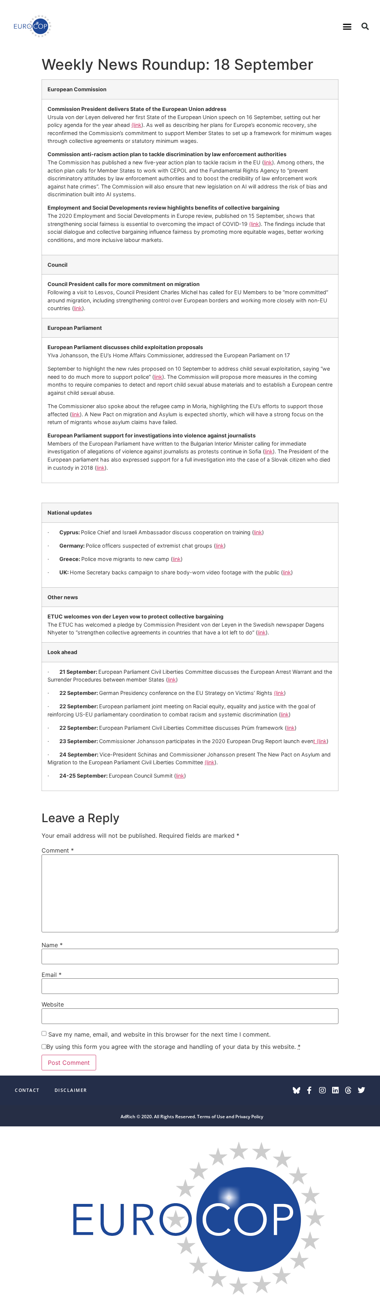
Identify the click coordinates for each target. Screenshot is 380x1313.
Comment (58, 850)
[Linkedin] (335, 1090)
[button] (347, 26)
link (268, 162)
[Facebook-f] (309, 1090)
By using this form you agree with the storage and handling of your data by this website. (173, 1047)
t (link (320, 741)
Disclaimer (71, 1090)
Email (52, 975)
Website (53, 1004)
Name (52, 945)
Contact (27, 1090)
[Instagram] (322, 1090)
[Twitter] (361, 1090)
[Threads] (348, 1090)
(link (136, 125)
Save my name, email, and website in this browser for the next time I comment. (159, 1034)
